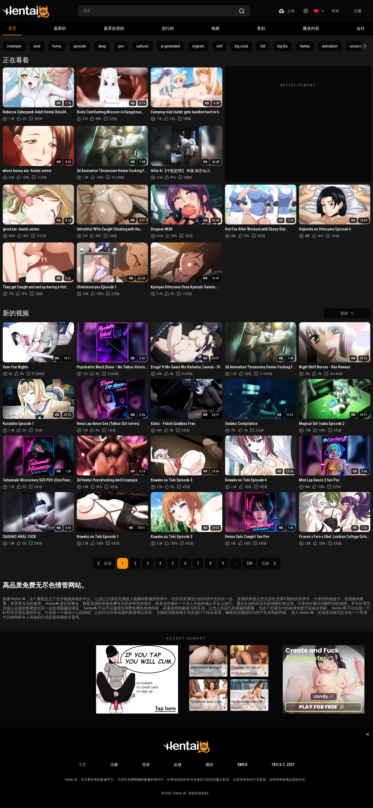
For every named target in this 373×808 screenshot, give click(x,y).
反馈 (178, 764)
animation (330, 46)
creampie (14, 46)
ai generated (170, 46)
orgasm (198, 46)
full (262, 46)
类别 (261, 28)
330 (249, 563)
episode (79, 46)
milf (220, 46)
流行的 (168, 28)
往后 (108, 563)
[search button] (242, 11)
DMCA (242, 764)
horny (56, 46)
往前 (265, 563)
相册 (215, 28)
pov (121, 46)
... (235, 563)
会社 (361, 28)
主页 (82, 764)
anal (37, 46)
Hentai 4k (179, 793)
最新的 (60, 28)
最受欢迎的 (114, 28)
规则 (209, 764)
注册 (358, 11)
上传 (291, 11)
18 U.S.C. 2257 (282, 764)
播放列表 (311, 28)
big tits (282, 46)
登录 (335, 11)
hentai (305, 46)
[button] (364, 46)
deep (102, 46)
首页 (12, 28)
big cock (241, 46)
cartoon (142, 46)
